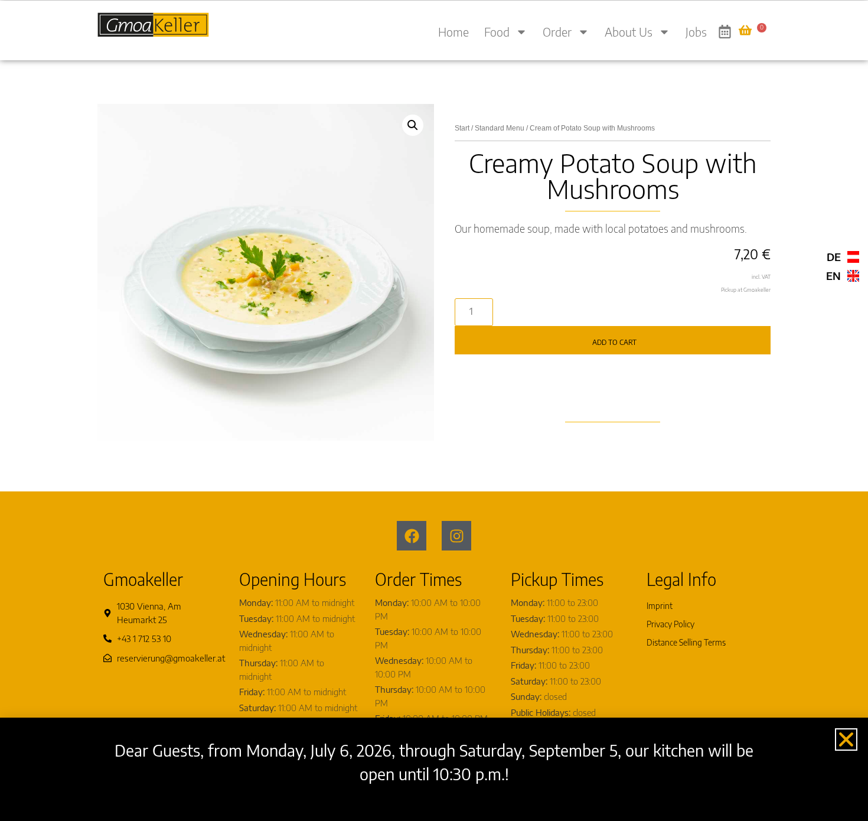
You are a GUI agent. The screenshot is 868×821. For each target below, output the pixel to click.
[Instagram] (456, 535)
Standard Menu (499, 128)
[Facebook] (411, 535)
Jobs (696, 31)
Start (462, 128)
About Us (628, 31)
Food (497, 31)
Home (453, 31)
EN (833, 275)
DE (834, 256)
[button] (412, 125)
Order (557, 31)
